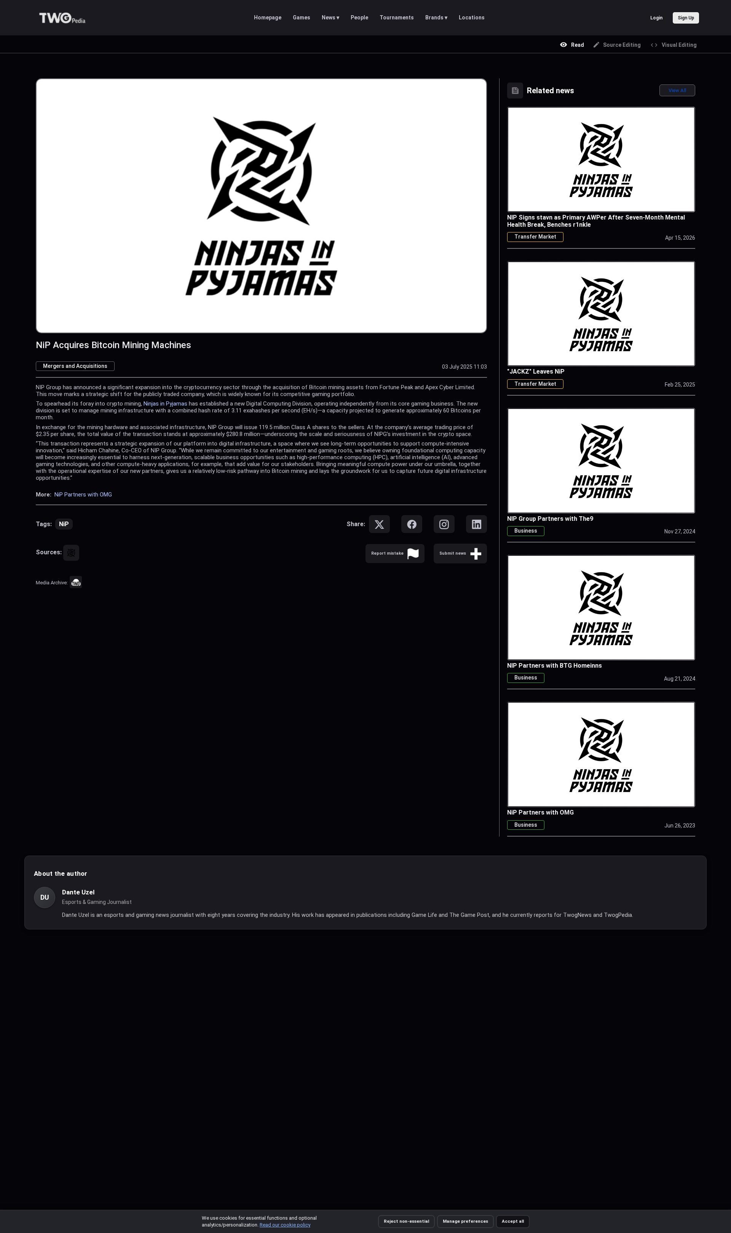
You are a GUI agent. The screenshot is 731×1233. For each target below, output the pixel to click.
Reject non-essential (406, 1221)
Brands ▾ (436, 17)
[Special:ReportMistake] (413, 553)
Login (656, 18)
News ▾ (330, 17)
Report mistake (387, 553)
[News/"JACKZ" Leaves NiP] (601, 313)
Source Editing (622, 45)
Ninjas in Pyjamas (165, 403)
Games (301, 17)
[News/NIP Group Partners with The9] (601, 460)
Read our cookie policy (285, 1225)
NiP (64, 524)
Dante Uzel (78, 892)
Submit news (452, 553)
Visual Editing (679, 45)
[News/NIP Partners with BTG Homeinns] (601, 607)
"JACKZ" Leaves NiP (536, 371)
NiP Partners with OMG (83, 494)
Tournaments (397, 17)
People (359, 17)
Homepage (267, 17)
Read (577, 45)
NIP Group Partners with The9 (550, 518)
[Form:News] (475, 553)
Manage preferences (465, 1221)
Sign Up (686, 18)
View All (677, 90)
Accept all (513, 1221)
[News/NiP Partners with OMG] (601, 754)
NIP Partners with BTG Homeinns (554, 665)
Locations (472, 17)
